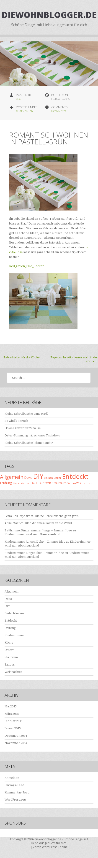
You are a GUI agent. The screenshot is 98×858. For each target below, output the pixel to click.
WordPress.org (15, 799)
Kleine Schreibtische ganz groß (26, 413)
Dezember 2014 (16, 735)
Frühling (6, 482)
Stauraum (59, 482)
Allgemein (22, 111)
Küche (35, 483)
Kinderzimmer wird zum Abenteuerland (32, 534)
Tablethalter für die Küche (20, 357)
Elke (18, 98)
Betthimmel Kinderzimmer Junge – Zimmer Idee (38, 530)
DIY (31, 111)
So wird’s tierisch (16, 420)
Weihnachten (84, 483)
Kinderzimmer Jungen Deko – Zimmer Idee (35, 541)
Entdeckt (75, 476)
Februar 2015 (14, 721)
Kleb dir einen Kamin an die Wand (48, 523)
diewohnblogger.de (49, 14)
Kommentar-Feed (17, 792)
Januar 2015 (13, 728)
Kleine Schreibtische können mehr (29, 442)
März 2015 (12, 713)
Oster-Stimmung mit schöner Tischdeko (32, 435)
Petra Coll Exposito (18, 516)
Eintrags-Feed (14, 785)
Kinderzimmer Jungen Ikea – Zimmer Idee (34, 553)
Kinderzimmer (22, 483)
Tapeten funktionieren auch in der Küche (74, 359)
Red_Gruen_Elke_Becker (26, 266)
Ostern (45, 482)
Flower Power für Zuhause (23, 428)
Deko (28, 477)
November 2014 (16, 743)
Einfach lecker (52, 477)
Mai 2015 (11, 706)
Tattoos (71, 483)
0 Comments (58, 111)
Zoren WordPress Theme (50, 847)
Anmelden (12, 778)
